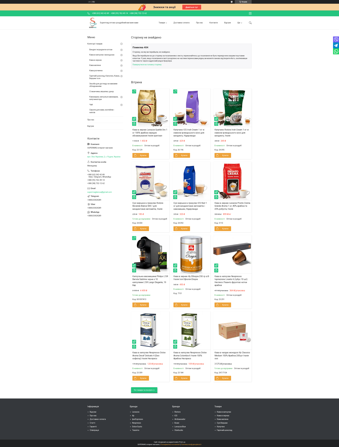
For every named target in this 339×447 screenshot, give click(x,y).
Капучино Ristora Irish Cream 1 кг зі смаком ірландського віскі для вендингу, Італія (232, 132)
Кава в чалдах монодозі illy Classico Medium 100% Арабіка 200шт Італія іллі (232, 355)
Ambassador (180, 419)
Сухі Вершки (222, 423)
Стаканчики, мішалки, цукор (101, 91)
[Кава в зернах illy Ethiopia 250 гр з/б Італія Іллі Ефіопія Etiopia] (191, 254)
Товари (162, 23)
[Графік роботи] (250, 13)
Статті (92, 423)
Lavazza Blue (180, 427)
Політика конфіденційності (191, 444)
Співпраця (94, 430)
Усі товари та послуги (143, 390)
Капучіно (221, 427)
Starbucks (179, 430)
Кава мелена (95, 65)
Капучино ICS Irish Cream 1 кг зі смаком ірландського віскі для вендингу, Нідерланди (188, 132)
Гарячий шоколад (224, 430)
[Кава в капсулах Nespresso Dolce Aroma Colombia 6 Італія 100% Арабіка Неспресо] (191, 330)
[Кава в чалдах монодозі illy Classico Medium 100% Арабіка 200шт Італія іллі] (232, 330)
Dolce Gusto (137, 427)
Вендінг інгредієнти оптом (100, 50)
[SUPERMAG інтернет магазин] (92, 22)
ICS (176, 416)
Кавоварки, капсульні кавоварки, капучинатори (103, 98)
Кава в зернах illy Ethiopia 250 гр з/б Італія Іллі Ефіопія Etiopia (191, 278)
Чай (91, 105)
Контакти (213, 23)
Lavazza (135, 412)
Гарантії (93, 427)
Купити (143, 155)
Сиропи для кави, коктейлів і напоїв (101, 111)
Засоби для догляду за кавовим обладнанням (103, 85)
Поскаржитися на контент (170, 444)
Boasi (177, 423)
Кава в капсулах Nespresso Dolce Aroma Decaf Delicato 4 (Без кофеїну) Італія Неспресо (149, 355)
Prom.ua (182, 442)
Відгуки (227, 23)
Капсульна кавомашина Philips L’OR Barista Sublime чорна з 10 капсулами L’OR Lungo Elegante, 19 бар (150, 280)
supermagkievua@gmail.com (99, 192)
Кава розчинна (95, 70)
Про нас (199, 23)
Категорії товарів (94, 44)
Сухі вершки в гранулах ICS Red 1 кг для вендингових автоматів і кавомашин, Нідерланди (190, 206)
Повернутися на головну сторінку (147, 64)
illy (133, 416)
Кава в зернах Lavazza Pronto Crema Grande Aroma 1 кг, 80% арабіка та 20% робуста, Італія (232, 206)
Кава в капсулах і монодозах (101, 55)
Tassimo (135, 430)
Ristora (177, 412)
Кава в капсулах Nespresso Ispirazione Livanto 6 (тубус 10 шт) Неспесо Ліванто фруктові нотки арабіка (231, 280)
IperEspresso (137, 419)
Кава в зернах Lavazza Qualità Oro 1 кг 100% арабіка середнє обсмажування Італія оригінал (149, 132)
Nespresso (136, 423)
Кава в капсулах (224, 412)
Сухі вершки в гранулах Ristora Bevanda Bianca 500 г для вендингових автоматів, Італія (147, 206)
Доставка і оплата (181, 23)
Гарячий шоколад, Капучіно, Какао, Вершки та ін (104, 77)
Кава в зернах (95, 60)
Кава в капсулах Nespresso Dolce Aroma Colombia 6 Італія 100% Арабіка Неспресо (190, 355)
